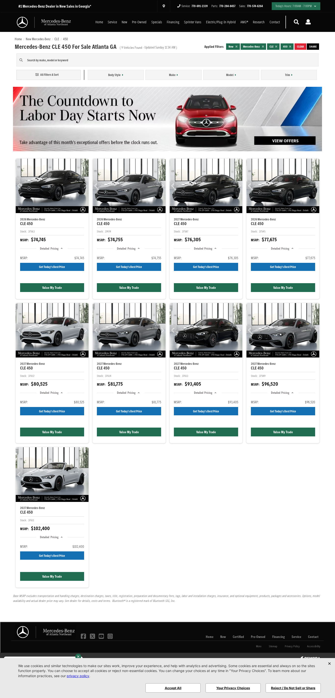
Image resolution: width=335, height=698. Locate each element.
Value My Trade (52, 287)
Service (112, 22)
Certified (238, 637)
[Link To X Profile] (92, 635)
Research (259, 22)
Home (99, 22)
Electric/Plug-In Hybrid (221, 22)
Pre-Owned (139, 22)
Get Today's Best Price (52, 267)
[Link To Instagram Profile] (110, 635)
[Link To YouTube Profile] (101, 635)
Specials (156, 22)
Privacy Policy (292, 646)
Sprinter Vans (192, 22)
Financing (173, 22)
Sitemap (273, 646)
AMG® (244, 22)
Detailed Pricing (49, 248)
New (124, 22)
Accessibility (313, 646)
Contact (275, 22)
